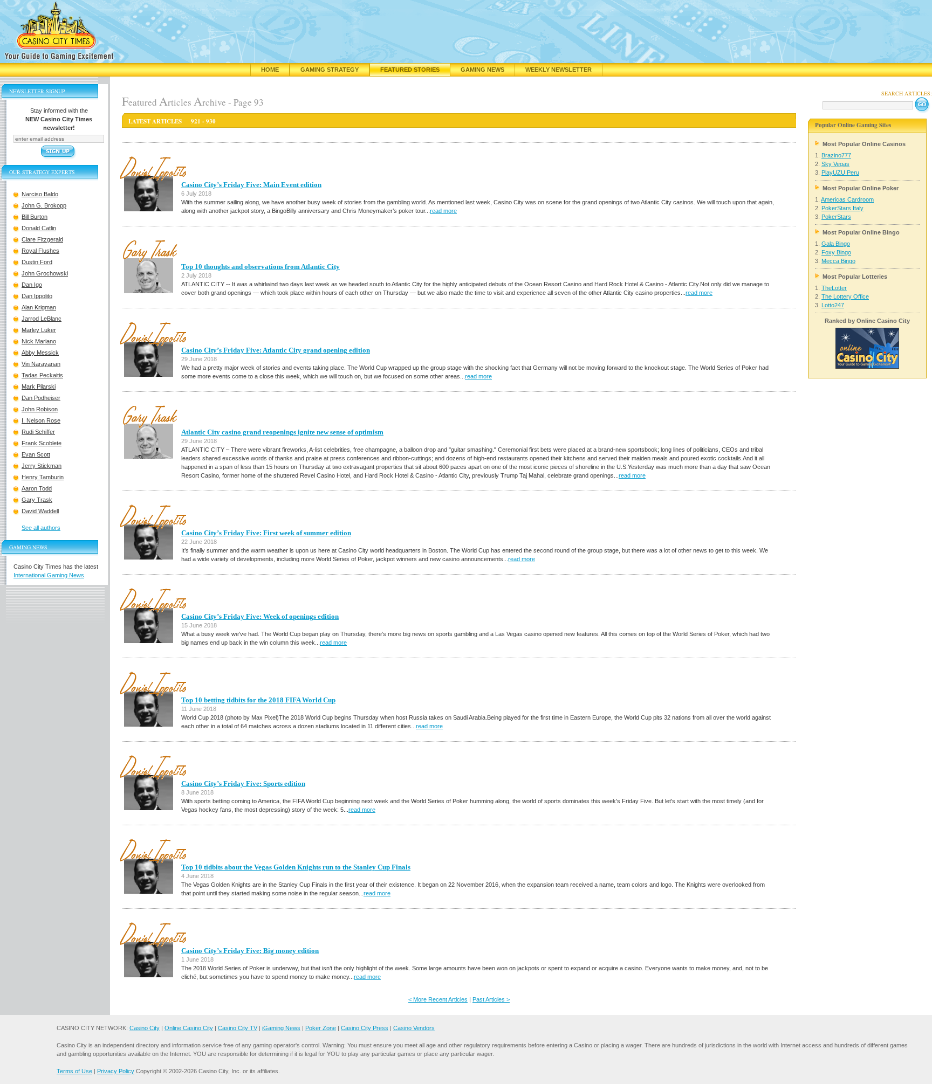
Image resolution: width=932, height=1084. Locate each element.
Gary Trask (37, 499)
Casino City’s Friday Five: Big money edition (250, 951)
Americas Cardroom (847, 199)
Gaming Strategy (329, 69)
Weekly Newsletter (558, 69)
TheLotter (834, 288)
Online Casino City (189, 1028)
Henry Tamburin (43, 477)
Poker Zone (320, 1028)
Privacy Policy (115, 1071)
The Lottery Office (845, 296)
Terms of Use (74, 1071)
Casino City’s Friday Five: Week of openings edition (260, 616)
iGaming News (281, 1028)
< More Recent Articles (438, 999)
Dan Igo (32, 284)
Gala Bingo (835, 243)
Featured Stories (410, 69)
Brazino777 (836, 155)
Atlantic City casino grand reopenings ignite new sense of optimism (282, 432)
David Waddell (40, 511)
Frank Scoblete (41, 443)
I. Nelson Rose (41, 420)
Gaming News (482, 69)
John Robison (40, 409)
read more (443, 211)
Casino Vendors (414, 1028)
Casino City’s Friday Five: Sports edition (243, 783)
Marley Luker (39, 330)
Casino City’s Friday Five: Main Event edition (251, 185)
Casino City (144, 1028)
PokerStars (836, 216)
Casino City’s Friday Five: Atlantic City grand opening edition (275, 350)
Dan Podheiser (41, 398)
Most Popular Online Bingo (861, 232)
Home (270, 69)
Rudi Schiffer (38, 432)
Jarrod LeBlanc (41, 318)
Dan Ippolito (37, 296)
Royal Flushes (40, 250)
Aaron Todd (37, 488)
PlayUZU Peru (840, 172)
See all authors (41, 527)
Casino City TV (237, 1028)
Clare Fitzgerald (42, 239)
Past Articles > (491, 999)
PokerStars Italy (842, 208)
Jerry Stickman (41, 465)
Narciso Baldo (40, 194)
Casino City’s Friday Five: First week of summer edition (266, 533)
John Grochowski (45, 273)
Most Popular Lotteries (855, 276)
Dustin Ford (37, 262)
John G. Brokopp (44, 205)
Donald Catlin (39, 228)
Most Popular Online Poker (861, 188)
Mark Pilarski (39, 386)
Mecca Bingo (838, 261)
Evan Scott (36, 454)
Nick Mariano (39, 341)
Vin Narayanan (41, 364)
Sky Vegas (835, 164)
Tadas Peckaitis (42, 375)
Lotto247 (832, 305)
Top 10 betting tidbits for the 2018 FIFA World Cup (258, 700)
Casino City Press (364, 1028)
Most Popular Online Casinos (864, 144)
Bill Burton (34, 216)
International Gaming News (48, 575)
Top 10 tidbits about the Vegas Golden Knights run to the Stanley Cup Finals (295, 867)
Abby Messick (40, 352)
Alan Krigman (39, 307)
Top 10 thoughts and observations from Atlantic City (260, 267)
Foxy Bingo (836, 252)
